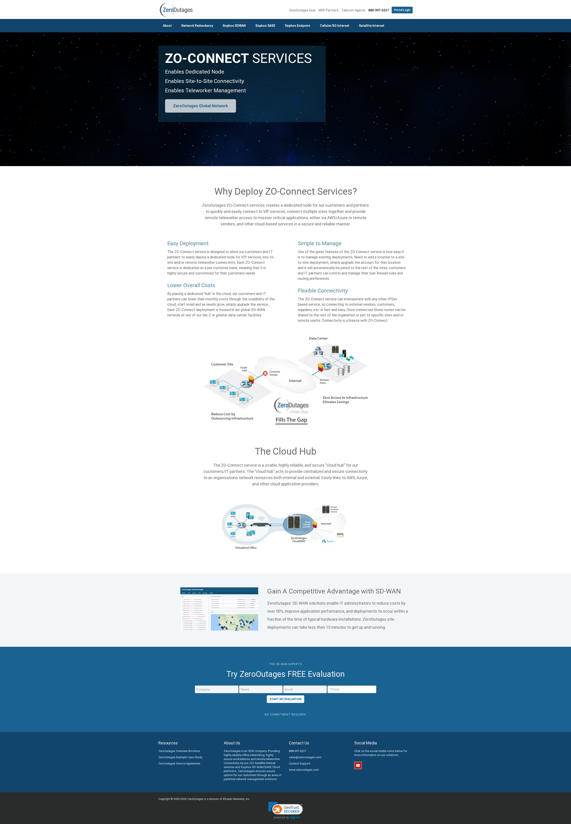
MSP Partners (329, 10)
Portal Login (402, 10)
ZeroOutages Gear (302, 10)
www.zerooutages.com (304, 769)
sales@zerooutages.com (305, 757)
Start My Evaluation (285, 699)
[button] (286, 810)
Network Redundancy (197, 25)
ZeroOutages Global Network (200, 105)
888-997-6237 (297, 751)
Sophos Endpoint (297, 25)
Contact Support (299, 763)
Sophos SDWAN (234, 25)
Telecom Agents (353, 10)
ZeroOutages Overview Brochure (179, 751)
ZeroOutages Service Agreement (179, 763)
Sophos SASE (265, 25)
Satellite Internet (371, 25)
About (167, 25)
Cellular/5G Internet (334, 25)
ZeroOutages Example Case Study (180, 757)
